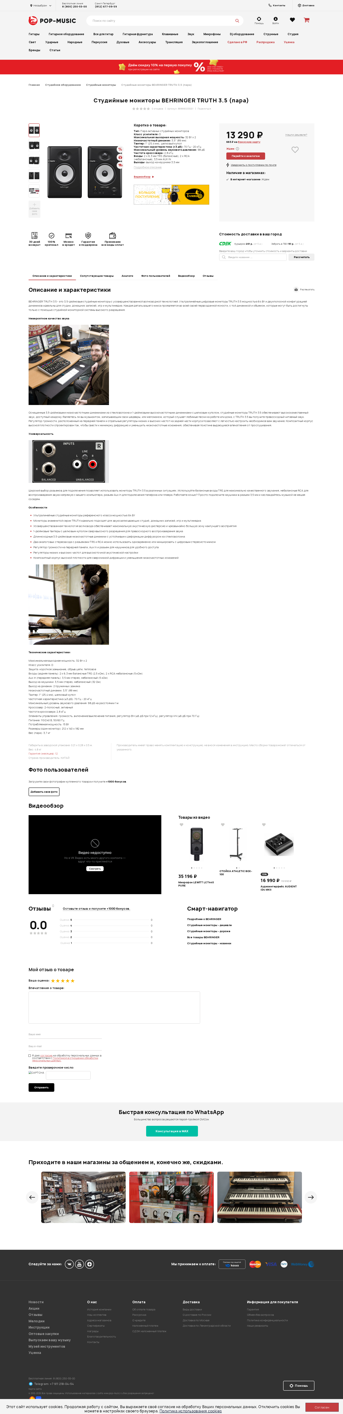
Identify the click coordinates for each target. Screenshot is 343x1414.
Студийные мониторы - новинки (209, 943)
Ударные (51, 42)
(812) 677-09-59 (106, 6)
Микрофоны (212, 34)
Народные (75, 42)
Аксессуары (147, 42)
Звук (191, 34)
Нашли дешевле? (296, 134)
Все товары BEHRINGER (203, 937)
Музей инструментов (47, 1346)
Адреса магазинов (99, 1320)
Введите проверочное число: (51, 1067)
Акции (34, 1308)
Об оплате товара (143, 1309)
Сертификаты (96, 1325)
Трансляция (174, 42)
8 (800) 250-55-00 (74, 6)
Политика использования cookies (191, 1411)
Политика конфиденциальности (267, 1320)
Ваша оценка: (39, 980)
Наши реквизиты (257, 1325)
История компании (99, 1309)
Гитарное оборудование (66, 34)
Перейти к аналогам (246, 156)
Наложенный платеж (145, 1325)
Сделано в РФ (237, 42)
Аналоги (127, 275)
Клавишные (170, 34)
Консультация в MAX (172, 1131)
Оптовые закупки (44, 1334)
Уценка (289, 42)
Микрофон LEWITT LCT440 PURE (196, 884)
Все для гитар (103, 34)
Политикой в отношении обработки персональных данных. (65, 1059)
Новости (36, 1302)
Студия (293, 34)
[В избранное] (295, 155)
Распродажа (266, 42)
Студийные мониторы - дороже (208, 931)
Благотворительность (101, 1336)
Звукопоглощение (205, 42)
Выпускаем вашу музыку (50, 1340)
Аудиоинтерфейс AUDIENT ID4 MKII (279, 888)
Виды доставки (192, 1309)
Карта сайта (35, 1389)
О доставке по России (197, 1314)
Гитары (34, 34)
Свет (32, 42)
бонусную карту (249, 142)
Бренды (34, 50)
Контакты (93, 1342)
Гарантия (253, 1309)
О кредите (139, 1320)
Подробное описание (148, 167)
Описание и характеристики (52, 275)
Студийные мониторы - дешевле (209, 925)
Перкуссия (99, 42)
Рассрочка (139, 1314)
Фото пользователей (155, 275)
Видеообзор (186, 275)
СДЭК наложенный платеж (149, 1331)
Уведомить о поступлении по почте (253, 165)
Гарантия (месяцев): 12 (43, 753)
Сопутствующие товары (97, 275)
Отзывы (208, 275)
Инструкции (39, 1327)
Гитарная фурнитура (138, 34)
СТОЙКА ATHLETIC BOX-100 (236, 873)
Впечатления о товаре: (46, 988)
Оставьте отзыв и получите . (96, 909)
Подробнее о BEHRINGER (204, 919)
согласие (46, 1055)
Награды (92, 1331)
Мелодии (36, 1321)
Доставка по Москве (196, 1320)
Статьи (54, 50)
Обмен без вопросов (260, 1314)
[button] (32, 1197)
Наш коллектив (96, 1314)
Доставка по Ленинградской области (207, 1325)
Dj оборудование (242, 34)
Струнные (271, 34)
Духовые (122, 42)
